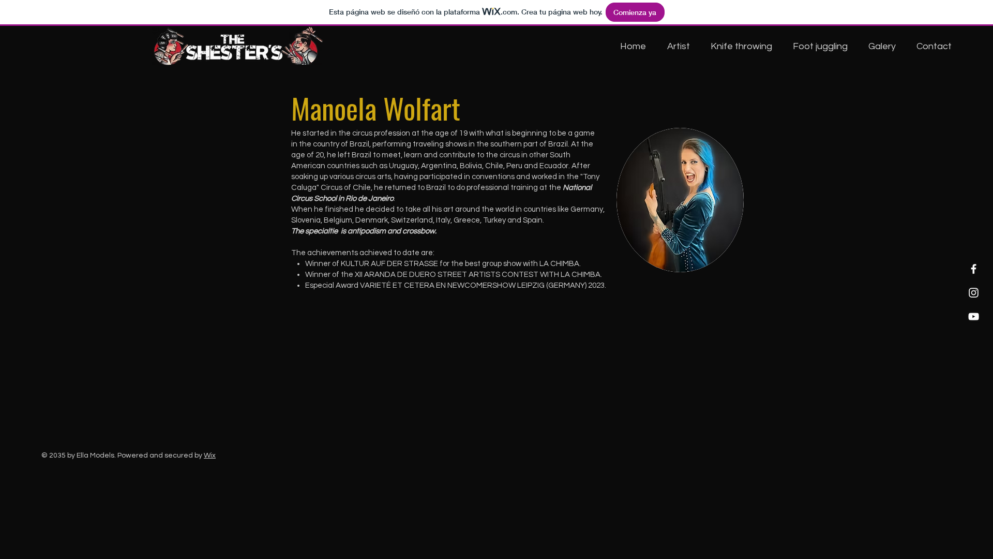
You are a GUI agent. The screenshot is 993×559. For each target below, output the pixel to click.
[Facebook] (973, 268)
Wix (210, 455)
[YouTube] (973, 316)
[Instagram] (973, 292)
